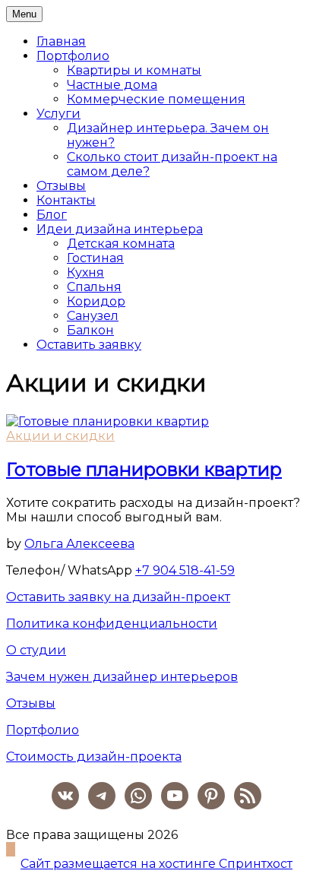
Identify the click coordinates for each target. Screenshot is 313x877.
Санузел (93, 316)
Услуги (58, 113)
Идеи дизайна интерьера (119, 229)
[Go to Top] (10, 849)
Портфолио (72, 56)
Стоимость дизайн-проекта (94, 756)
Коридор (96, 301)
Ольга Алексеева (79, 544)
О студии (36, 650)
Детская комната (121, 243)
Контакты (66, 200)
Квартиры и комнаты (134, 70)
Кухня (85, 272)
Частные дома (112, 85)
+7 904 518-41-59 (185, 570)
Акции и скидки (60, 436)
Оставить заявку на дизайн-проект (118, 597)
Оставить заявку (88, 344)
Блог (51, 214)
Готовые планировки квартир (144, 469)
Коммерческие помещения (156, 99)
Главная (61, 41)
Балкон (90, 330)
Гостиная (95, 258)
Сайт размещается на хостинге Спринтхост (156, 863)
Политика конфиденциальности (111, 623)
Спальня (94, 287)
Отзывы (61, 186)
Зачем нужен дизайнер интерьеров (122, 677)
